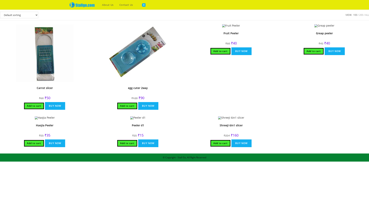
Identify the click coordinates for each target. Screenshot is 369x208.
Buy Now (55, 105)
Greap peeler (324, 33)
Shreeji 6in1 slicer (231, 125)
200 (361, 15)
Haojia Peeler (44, 125)
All (367, 15)
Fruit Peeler (231, 33)
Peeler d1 (138, 125)
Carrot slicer (45, 88)
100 (355, 15)
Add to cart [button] (34, 105)
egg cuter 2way (138, 88)
